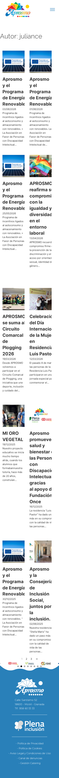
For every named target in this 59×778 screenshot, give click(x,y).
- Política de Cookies (29, 748)
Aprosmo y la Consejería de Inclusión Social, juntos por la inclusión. (41, 593)
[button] (18, 666)
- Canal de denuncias (29, 758)
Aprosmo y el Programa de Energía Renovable (13, 91)
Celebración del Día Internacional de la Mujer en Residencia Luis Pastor (44, 335)
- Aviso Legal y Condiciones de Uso (29, 753)
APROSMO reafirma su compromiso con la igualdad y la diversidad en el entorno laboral (43, 208)
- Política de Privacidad (29, 743)
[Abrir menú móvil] (52, 9)
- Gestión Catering (29, 763)
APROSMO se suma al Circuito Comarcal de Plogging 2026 (13, 335)
